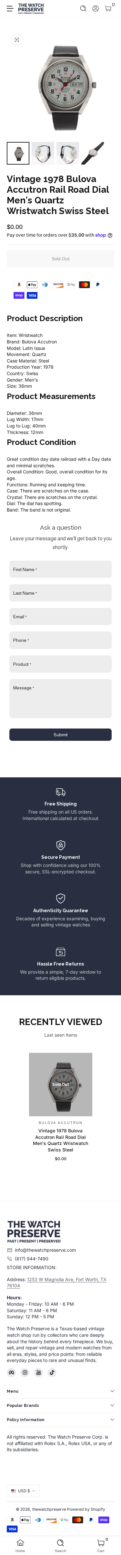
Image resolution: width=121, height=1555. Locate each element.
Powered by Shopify (86, 1509)
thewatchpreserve (49, 1509)
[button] (83, 8)
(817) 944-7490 (31, 1258)
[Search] (83, 8)
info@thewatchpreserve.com (45, 1250)
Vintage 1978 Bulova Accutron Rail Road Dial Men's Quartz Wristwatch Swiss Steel (60, 1140)
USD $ (24, 1490)
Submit (61, 734)
